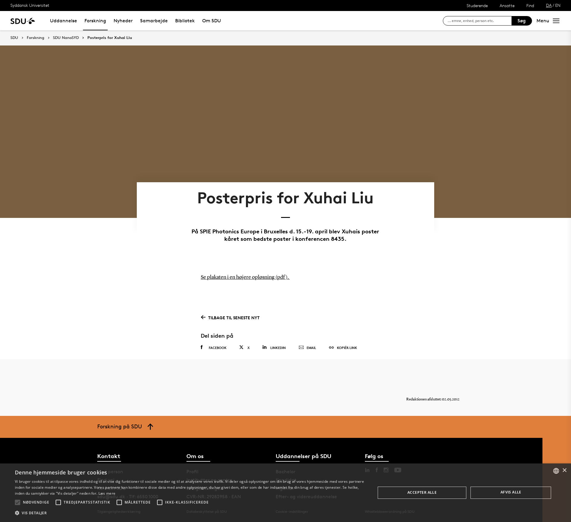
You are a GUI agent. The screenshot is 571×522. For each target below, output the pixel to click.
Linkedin (278, 347)
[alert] (285, 492)
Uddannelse (63, 20)
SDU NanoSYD (66, 38)
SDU (14, 38)
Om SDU (211, 20)
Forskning (95, 20)
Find (530, 5)
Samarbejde (154, 20)
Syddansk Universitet (29, 5)
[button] (17, 502)
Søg (521, 20)
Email (311, 347)
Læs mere (106, 493)
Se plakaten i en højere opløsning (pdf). (245, 277)
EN (558, 5)
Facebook (218, 347)
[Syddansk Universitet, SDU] (22, 21)
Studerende (477, 5)
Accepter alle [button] (422, 492)
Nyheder (123, 20)
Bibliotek (185, 20)
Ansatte (507, 5)
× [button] (564, 470)
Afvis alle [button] (511, 492)
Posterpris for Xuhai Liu (109, 38)
